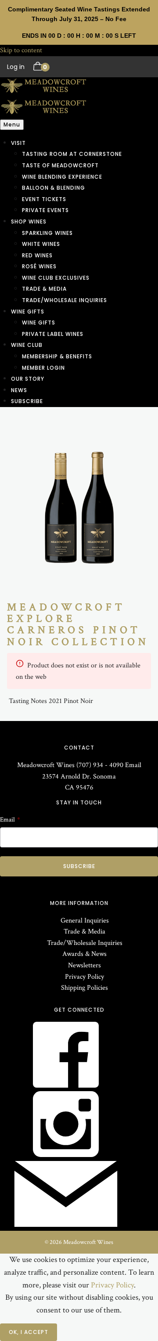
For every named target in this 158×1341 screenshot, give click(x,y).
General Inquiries (85, 920)
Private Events (45, 210)
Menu (12, 124)
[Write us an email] (66, 1224)
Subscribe (27, 401)
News (19, 390)
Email (133, 765)
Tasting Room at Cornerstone (72, 154)
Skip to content (21, 50)
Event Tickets (44, 199)
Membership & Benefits (57, 356)
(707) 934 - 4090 (99, 765)
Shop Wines (29, 221)
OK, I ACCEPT (28, 1332)
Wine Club (27, 345)
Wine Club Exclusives (56, 277)
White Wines (41, 244)
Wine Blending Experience (62, 176)
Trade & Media (44, 288)
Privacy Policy (84, 976)
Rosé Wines (39, 266)
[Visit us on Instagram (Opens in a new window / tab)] (66, 1155)
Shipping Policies (84, 987)
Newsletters (84, 965)
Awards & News (84, 954)
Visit (18, 143)
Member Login (43, 367)
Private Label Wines (52, 334)
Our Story (27, 378)
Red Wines (37, 255)
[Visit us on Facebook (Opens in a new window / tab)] (66, 1085)
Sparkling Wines (47, 233)
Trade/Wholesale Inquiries (64, 300)
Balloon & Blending (53, 187)
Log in (16, 66)
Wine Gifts (27, 311)
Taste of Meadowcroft (60, 165)
